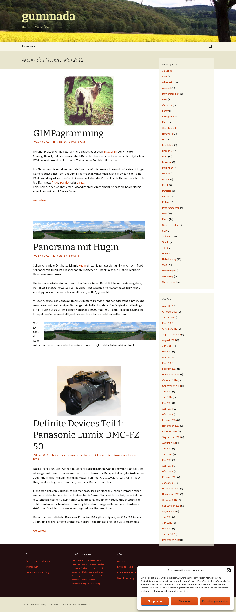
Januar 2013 (168, 482)
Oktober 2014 (169, 380)
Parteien (166, 190)
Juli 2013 (167, 448)
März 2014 (167, 414)
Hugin (82, 265)
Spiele (165, 242)
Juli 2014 (167, 391)
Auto (73, 560)
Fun (164, 122)
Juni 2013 (167, 454)
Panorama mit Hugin (76, 247)
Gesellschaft (169, 128)
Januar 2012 (168, 534)
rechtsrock (76, 580)
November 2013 (171, 425)
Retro (165, 219)
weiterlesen (42, 200)
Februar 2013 (169, 477)
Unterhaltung (169, 259)
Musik (165, 185)
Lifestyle (167, 150)
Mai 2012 (167, 528)
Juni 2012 (167, 522)
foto (108, 455)
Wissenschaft (169, 282)
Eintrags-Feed (125, 566)
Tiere (165, 247)
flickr (55, 182)
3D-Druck (167, 71)
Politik (165, 202)
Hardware (85, 455)
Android (166, 88)
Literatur (167, 162)
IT (163, 139)
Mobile (166, 179)
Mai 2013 (167, 460)
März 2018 (167, 323)
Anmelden (122, 561)
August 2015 (169, 340)
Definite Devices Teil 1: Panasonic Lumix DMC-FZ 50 (86, 435)
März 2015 (167, 363)
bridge (101, 455)
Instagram (110, 151)
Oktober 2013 (169, 431)
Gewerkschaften (97, 564)
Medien (166, 173)
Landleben (168, 145)
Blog (164, 99)
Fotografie (62, 141)
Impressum (28, 46)
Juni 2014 (167, 397)
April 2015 (167, 357)
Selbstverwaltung (79, 583)
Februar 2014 (169, 420)
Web (82, 141)
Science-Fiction (170, 225)
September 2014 (171, 385)
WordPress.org (125, 578)
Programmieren (171, 207)
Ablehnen (184, 601)
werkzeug (95, 583)
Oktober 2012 (169, 500)
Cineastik (167, 105)
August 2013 (169, 443)
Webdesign (168, 270)
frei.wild (100, 560)
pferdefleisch (92, 576)
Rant (164, 213)
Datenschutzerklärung (38, 561)
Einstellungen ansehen (215, 601)
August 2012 (169, 511)
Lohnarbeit (93, 572)
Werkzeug (167, 276)
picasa (81, 182)
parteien (82, 576)
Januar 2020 (168, 317)
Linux (165, 156)
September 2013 (171, 437)
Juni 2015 (167, 346)
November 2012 (171, 494)
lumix (36, 459)
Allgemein (60, 455)
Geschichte (76, 564)
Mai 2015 (167, 351)
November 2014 (171, 374)
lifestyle (85, 572)
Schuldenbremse (88, 580)
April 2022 (167, 306)
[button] (228, 570)
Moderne (75, 576)
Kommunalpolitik (97, 568)
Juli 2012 (167, 517)
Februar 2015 (169, 368)
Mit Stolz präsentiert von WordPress (70, 604)
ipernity (64, 182)
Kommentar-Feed (127, 572)
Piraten (166, 196)
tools (89, 583)
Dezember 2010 (171, 540)
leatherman (76, 572)
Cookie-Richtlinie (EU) (37, 572)
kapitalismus (83, 568)
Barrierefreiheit (170, 93)
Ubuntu (166, 253)
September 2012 (171, 505)
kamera (132, 455)
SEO (164, 230)
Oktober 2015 (169, 328)
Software (74, 141)
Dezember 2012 (171, 488)
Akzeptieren (155, 601)
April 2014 (167, 408)
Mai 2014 (167, 403)
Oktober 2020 (169, 311)
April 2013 (167, 465)
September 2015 (171, 334)
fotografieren (119, 455)
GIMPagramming (68, 133)
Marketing (167, 168)
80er (164, 76)
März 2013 (167, 471)
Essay (165, 110)
